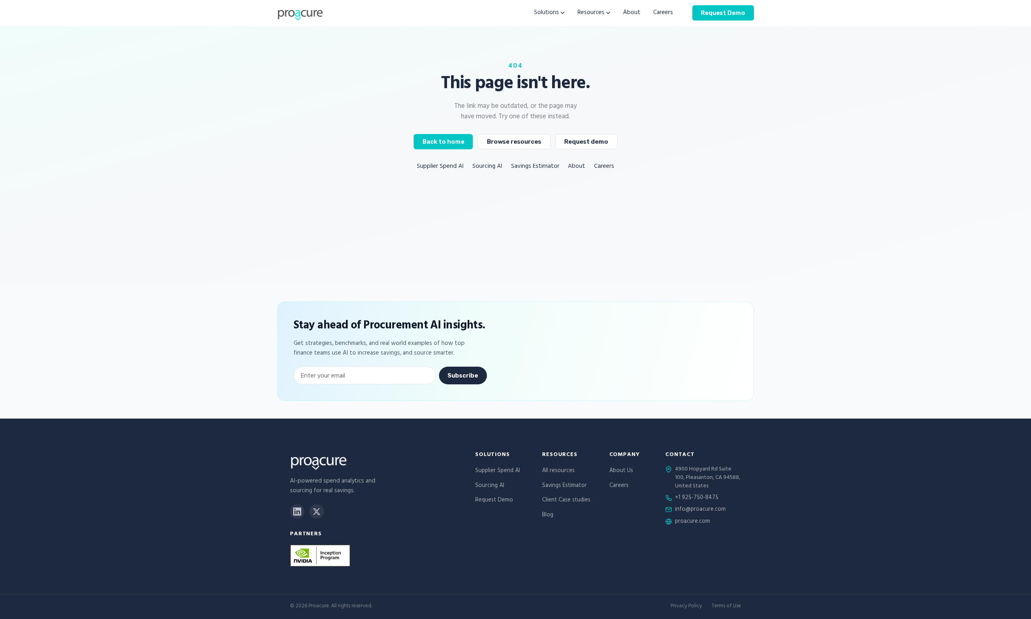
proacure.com (692, 522)
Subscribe (462, 375)
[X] (316, 511)
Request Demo (723, 12)
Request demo (586, 141)
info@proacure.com (700, 510)
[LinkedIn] (297, 511)
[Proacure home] (300, 13)
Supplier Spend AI (440, 167)
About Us (621, 471)
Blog (547, 515)
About (631, 13)
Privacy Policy (686, 606)
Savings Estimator (535, 167)
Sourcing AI (487, 167)
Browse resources (514, 141)
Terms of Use (726, 606)
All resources (558, 471)
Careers (663, 13)
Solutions (546, 13)
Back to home (443, 141)
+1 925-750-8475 (696, 498)
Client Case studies (566, 500)
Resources (591, 13)
